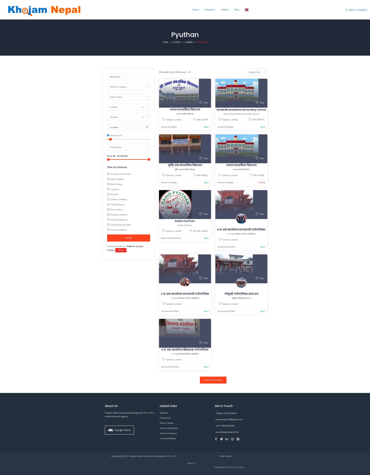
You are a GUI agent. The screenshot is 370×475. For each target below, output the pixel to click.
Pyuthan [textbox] (127, 117)
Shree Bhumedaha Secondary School (241, 109)
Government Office (226, 246)
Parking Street (117, 204)
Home (196, 9)
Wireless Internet (119, 230)
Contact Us (165, 417)
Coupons (115, 189)
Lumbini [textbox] (127, 107)
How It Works (167, 423)
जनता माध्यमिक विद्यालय (185, 109)
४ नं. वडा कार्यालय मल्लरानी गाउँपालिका (241, 229)
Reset (121, 250)
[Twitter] (221, 439)
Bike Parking (116, 184)
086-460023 (202, 175)
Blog (236, 9)
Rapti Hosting (236, 467)
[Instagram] (232, 439)
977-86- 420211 (200, 231)
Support (164, 412)
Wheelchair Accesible (121, 224)
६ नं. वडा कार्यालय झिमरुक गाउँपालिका (184, 349)
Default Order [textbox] (255, 72)
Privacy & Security (169, 428)
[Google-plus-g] (227, 439)
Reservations (117, 209)
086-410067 (202, 119)
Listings (176, 42)
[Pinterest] (238, 439)
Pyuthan (169, 119)
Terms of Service (168, 433)
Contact (225, 9)
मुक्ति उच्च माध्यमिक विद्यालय (185, 165)
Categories (209, 9)
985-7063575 (258, 119)
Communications (168, 438)
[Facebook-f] (216, 439)
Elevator (114, 194)
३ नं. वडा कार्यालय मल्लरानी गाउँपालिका (185, 294)
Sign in (352, 9)
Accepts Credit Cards (121, 174)
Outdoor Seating (119, 199)
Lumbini (189, 42)
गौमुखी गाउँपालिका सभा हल (241, 294)
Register (362, 9)
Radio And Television (171, 238)
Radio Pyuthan (185, 221)
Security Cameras (119, 214)
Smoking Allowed (119, 219)
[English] (246, 9)
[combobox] (128, 86)
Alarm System (117, 179)
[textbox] (128, 86)
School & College (169, 127)
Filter (129, 237)
